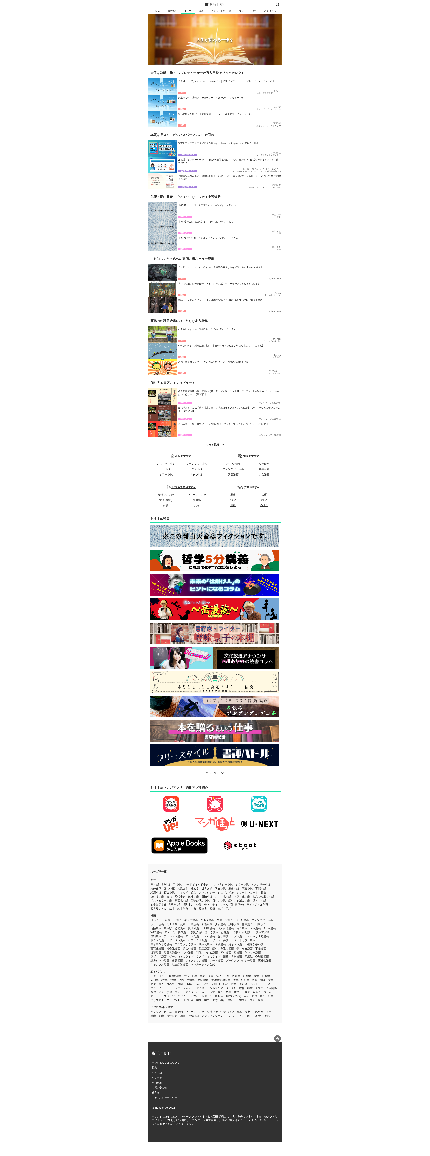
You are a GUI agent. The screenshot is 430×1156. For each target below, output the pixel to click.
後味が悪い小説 (200, 900)
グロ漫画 (239, 936)
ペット (254, 984)
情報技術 (172, 1015)
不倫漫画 (260, 948)
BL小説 (154, 884)
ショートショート (247, 892)
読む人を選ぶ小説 (239, 900)
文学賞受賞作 (158, 904)
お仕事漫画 (224, 936)
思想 (215, 1000)
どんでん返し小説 (263, 896)
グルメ (243, 984)
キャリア (155, 1011)
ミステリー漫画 (176, 924)
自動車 (219, 996)
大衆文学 (182, 888)
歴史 (233, 494)
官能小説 (260, 888)
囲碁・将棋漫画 (232, 956)
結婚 (250, 988)
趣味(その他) (233, 996)
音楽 (228, 992)
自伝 (262, 996)
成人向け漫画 (226, 928)
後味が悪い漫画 (256, 944)
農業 (254, 980)
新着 (201, 11)
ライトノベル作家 (257, 904)
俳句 (207, 904)
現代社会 (188, 1000)
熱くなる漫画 (244, 948)
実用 (268, 1011)
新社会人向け (166, 494)
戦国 (180, 984)
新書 (270, 996)
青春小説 (220, 888)
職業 (182, 1015)
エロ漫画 (209, 936)
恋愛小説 (196, 469)
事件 (223, 1000)
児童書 (203, 908)
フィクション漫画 (196, 960)
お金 (197, 505)
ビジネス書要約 (173, 1011)
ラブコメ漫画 (158, 956)
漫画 (254, 11)
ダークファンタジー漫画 (240, 960)
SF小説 (166, 469)
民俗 (260, 1000)
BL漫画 (154, 920)
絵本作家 (182, 908)
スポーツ (169, 996)
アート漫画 (216, 960)
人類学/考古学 (159, 980)
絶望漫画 (204, 948)
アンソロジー (207, 892)
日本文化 (241, 1000)
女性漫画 (207, 924)
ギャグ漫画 (191, 920)
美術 (246, 996)
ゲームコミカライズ (181, 956)
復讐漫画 (155, 952)
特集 (157, 11)
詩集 (193, 892)
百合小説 (169, 892)
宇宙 (186, 976)
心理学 (264, 505)
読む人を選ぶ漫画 (223, 948)
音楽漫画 (193, 924)
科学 (264, 499)
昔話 (228, 908)
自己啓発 (258, 1011)
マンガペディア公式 (203, 964)
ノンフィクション (212, 1015)
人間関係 (271, 988)
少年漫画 (264, 463)
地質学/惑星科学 (220, 980)
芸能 (236, 992)
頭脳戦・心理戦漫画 (257, 956)
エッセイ (182, 892)
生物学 (190, 980)
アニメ (189, 992)
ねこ (153, 988)
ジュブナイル (226, 892)
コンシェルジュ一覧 (221, 11)
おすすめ (172, 11)
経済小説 (155, 892)
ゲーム (200, 992)
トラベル (266, 984)
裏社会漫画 (264, 960)
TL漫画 (177, 920)
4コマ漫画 (269, 928)
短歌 (199, 904)
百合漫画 (241, 928)
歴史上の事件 (212, 984)
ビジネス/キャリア (161, 1007)
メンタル (231, 988)
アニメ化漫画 (193, 936)
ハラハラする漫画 (199, 940)
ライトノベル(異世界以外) (228, 904)
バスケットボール (201, 996)
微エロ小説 (259, 900)
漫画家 (168, 928)
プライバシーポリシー (164, 1097)
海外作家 (155, 888)
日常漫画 (260, 924)
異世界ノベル (158, 908)
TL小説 (177, 884)
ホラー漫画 (157, 924)
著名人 (257, 992)
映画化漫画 (205, 944)
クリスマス (157, 1000)
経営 (210, 976)
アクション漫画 (173, 936)
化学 (194, 976)
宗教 (233, 505)
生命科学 (202, 980)
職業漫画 (209, 928)
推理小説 (188, 904)
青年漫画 (264, 469)
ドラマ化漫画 (158, 940)
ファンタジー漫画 (233, 469)
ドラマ (211, 992)
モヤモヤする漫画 (161, 944)
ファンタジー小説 (197, 463)
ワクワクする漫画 (185, 944)
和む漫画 (225, 952)
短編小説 (193, 896)
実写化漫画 (157, 948)
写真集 (246, 992)
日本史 (189, 984)
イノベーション (235, 1015)
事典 (193, 908)
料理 (153, 992)
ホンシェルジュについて (166, 1062)
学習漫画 (220, 944)
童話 (220, 908)
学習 (223, 1011)
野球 (254, 996)
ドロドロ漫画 (177, 940)
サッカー (155, 996)
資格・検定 (243, 1011)
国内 (207, 1000)
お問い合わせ (159, 1087)
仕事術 (197, 500)
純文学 (195, 888)
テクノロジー (158, 976)
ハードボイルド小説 (196, 884)
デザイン (182, 996)
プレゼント (173, 1000)
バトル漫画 (233, 463)
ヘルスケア (216, 988)
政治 (181, 980)
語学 (231, 1011)
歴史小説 (233, 888)
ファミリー (200, 988)
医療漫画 (255, 928)
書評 (231, 1000)
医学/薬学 (175, 976)
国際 (199, 1000)
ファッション (183, 988)
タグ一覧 (157, 1077)
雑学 (250, 1015)
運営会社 (157, 1092)
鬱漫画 (238, 952)
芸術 (264, 494)
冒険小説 (207, 896)
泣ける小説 (157, 896)
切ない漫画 (189, 948)
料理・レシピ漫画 (207, 952)
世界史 (171, 984)
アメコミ (169, 932)
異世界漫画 (195, 928)
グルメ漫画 (207, 920)
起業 (166, 505)
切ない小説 (219, 900)
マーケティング (196, 494)
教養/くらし (270, 11)
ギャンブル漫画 (159, 964)
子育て (259, 988)
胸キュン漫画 (236, 944)
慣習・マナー (175, 992)
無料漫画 (155, 936)
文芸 (241, 11)
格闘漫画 (183, 932)
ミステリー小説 (166, 463)
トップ (188, 11)
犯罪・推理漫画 (243, 932)
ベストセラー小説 (161, 900)
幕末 (199, 984)
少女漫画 (264, 474)
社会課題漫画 (180, 964)
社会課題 (193, 1015)
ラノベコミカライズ (208, 956)
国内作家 (169, 888)
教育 (242, 988)
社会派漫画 (173, 948)
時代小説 (196, 474)
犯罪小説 (174, 904)
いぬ (225, 984)
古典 (169, 896)
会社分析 (212, 1011)
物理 (262, 980)
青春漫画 (226, 932)
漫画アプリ (262, 932)
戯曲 (263, 892)
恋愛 (161, 992)
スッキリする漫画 (258, 936)
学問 (202, 976)
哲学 (233, 499)
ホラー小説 (166, 474)
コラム (267, 992)
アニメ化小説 (223, 896)
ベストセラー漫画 (244, 940)
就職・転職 (157, 1015)
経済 (218, 976)
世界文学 (207, 888)
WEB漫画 (156, 932)
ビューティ (165, 988)
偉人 (161, 984)
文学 (270, 980)
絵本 (172, 908)
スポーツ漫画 (225, 920)
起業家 (267, 1015)
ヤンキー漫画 (253, 952)
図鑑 (212, 908)
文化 (252, 1000)
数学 (173, 980)
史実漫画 (177, 960)
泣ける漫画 (211, 932)
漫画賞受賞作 (172, 952)
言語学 (236, 976)
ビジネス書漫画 (221, 940)
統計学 (245, 980)
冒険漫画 (155, 928)
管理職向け (166, 500)
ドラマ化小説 (242, 896)
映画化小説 (181, 900)
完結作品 (196, 932)
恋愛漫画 (233, 474)
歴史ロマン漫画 (159, 960)
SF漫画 (166, 920)
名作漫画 (188, 952)
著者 (258, 1015)
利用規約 (157, 1082)
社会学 (247, 976)
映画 (220, 992)
